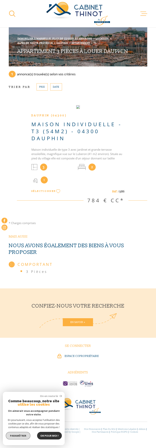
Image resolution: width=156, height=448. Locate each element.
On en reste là (49, 396)
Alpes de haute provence (35, 43)
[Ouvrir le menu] (143, 13)
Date (56, 86)
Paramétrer (18, 435)
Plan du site (109, 429)
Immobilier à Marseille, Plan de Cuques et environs (55, 38)
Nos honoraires (92, 429)
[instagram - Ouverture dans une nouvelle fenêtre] (4, 228)
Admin (142, 429)
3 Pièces (37, 271)
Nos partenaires (100, 432)
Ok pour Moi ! (49, 435)
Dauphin (62, 43)
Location (102, 38)
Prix (42, 86)
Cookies (134, 432)
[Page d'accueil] (78, 13)
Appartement (81, 43)
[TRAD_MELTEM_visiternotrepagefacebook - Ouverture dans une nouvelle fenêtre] (4, 221)
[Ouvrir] (12, 13)
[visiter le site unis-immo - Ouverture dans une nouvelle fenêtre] (86, 383)
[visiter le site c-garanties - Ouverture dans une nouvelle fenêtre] (70, 383)
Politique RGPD (119, 432)
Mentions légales (127, 429)
